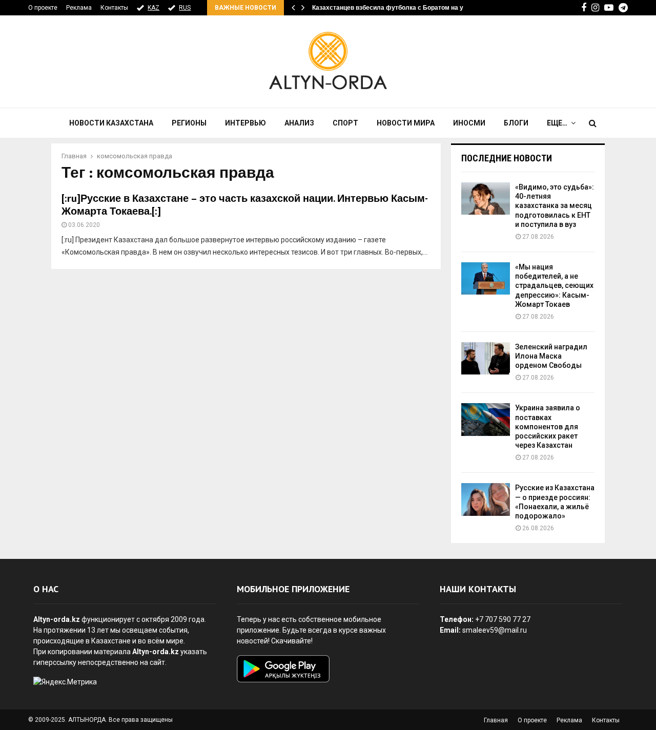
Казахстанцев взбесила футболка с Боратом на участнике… (404, 8)
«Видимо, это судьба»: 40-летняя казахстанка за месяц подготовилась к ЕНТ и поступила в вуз (554, 205)
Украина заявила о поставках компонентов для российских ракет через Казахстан (547, 426)
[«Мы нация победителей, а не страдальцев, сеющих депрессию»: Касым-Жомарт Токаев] (485, 278)
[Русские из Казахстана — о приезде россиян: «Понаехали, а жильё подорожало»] (485, 499)
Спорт (345, 123)
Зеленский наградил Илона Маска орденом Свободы (551, 356)
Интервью (245, 123)
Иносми (469, 123)
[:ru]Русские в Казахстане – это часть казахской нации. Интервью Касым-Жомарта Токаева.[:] (244, 205)
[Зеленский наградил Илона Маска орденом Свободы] (485, 358)
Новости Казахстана (111, 123)
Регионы (189, 123)
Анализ (299, 123)
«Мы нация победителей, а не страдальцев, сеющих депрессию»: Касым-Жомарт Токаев (554, 285)
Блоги (516, 123)
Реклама (79, 7)
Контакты (114, 7)
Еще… (557, 123)
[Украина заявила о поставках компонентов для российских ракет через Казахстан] (485, 419)
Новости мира (406, 123)
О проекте (42, 7)
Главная (496, 720)
